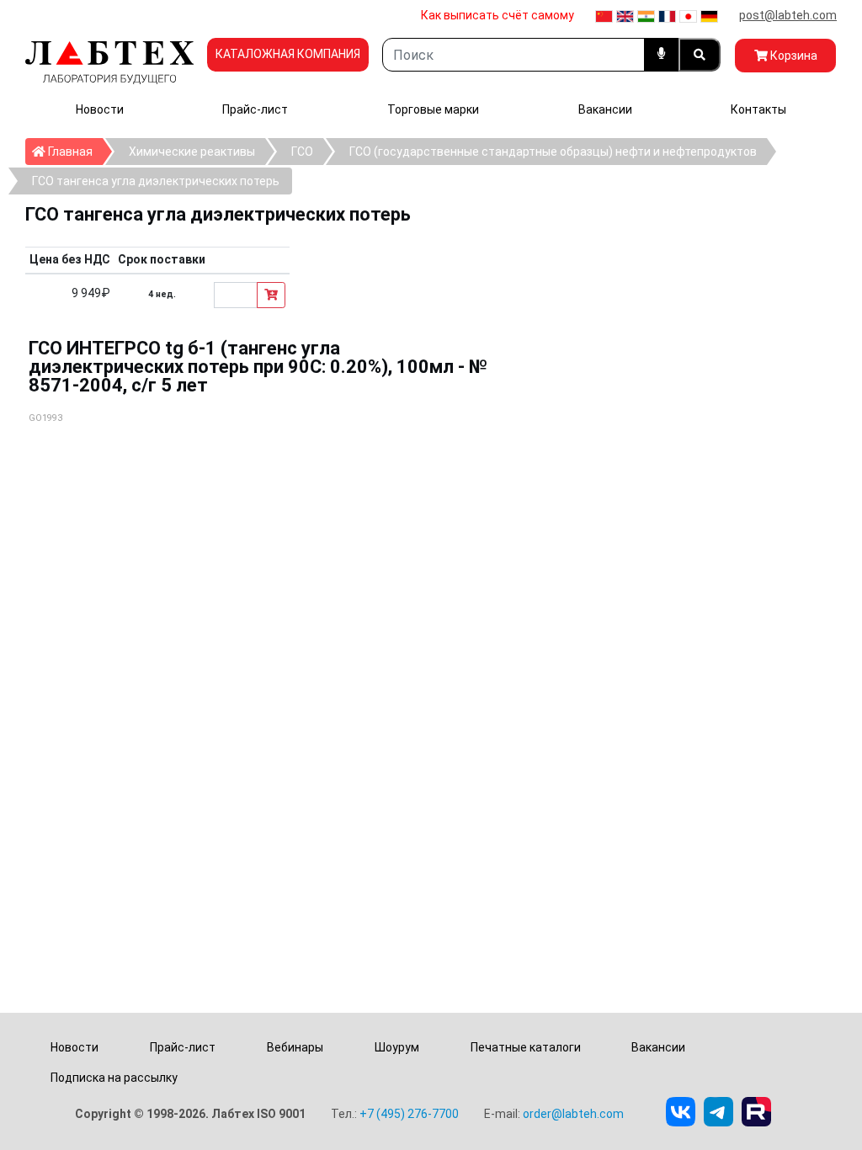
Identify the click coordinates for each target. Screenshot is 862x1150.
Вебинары (295, 1047)
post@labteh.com (788, 15)
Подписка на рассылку (114, 1077)
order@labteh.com (573, 1114)
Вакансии (605, 109)
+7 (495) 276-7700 (409, 1114)
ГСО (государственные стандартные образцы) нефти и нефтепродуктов (553, 151)
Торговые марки (433, 109)
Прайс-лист (255, 109)
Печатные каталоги (526, 1047)
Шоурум (397, 1047)
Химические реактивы (192, 151)
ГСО (302, 151)
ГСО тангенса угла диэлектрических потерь (155, 181)
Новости (100, 109)
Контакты (758, 109)
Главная (74, 151)
